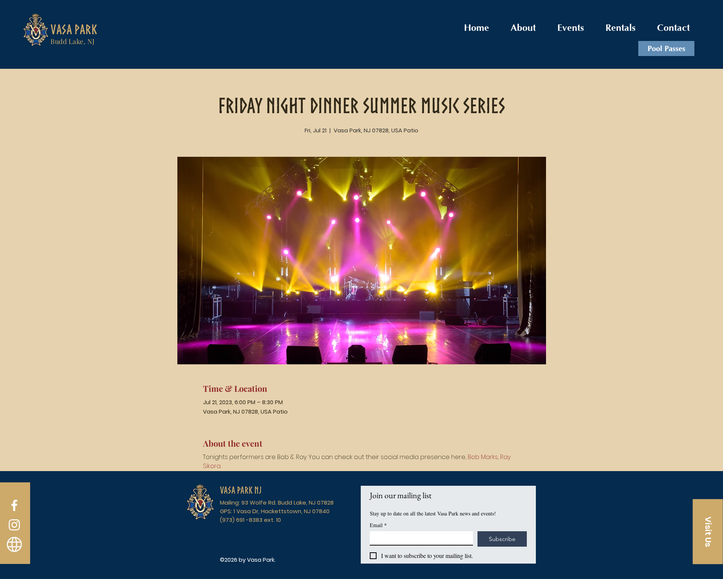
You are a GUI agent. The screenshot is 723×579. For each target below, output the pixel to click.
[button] (708, 531)
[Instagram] (14, 524)
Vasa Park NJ (241, 490)
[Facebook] (14, 505)
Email (378, 525)
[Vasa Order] (14, 544)
